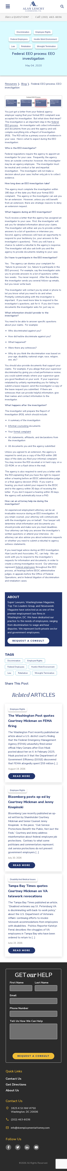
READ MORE (21, 776)
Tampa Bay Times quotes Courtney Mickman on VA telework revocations (28, 891)
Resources (11, 84)
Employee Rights (43, 32)
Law (13, 46)
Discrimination (23, 32)
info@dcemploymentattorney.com (30, 1128)
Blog (24, 84)
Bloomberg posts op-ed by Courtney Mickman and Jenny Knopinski (31, 802)
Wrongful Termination (46, 46)
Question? (21, 17)
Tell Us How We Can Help (26, 1021)
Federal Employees (19, 39)
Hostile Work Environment (45, 39)
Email (13, 995)
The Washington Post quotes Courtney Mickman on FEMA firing (31, 720)
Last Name (41, 982)
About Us (12, 1090)
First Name (17, 982)
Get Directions (16, 1084)
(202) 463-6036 (51, 17)
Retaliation (26, 46)
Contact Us (13, 1079)
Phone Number (19, 1008)
